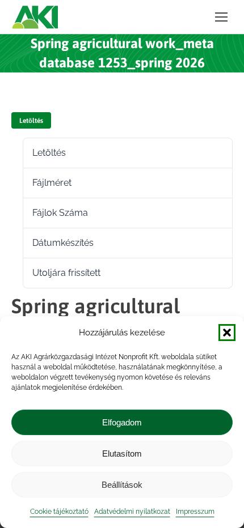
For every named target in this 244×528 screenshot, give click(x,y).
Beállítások (122, 484)
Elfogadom (122, 422)
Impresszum (195, 512)
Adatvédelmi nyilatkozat (132, 512)
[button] (227, 332)
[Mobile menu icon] (221, 17)
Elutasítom (122, 453)
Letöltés (31, 121)
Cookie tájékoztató (59, 512)
